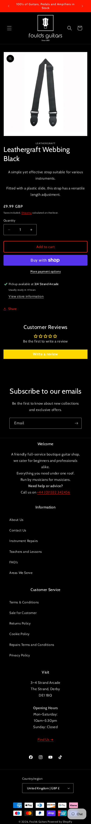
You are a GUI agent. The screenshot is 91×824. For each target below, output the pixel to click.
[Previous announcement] (9, 6)
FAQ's (13, 562)
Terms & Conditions (24, 602)
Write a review (45, 354)
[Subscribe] (76, 423)
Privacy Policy (19, 655)
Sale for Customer (22, 613)
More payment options (45, 271)
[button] (9, 28)
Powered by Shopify (60, 821)
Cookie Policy (19, 634)
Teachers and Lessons (25, 551)
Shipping (26, 212)
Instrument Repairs (23, 541)
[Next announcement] (82, 6)
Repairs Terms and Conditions (31, 645)
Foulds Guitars (38, 821)
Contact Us (17, 530)
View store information (26, 296)
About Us (16, 520)
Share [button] (12, 309)
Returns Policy (20, 623)
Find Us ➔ (45, 739)
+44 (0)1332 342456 (53, 492)
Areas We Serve (20, 573)
